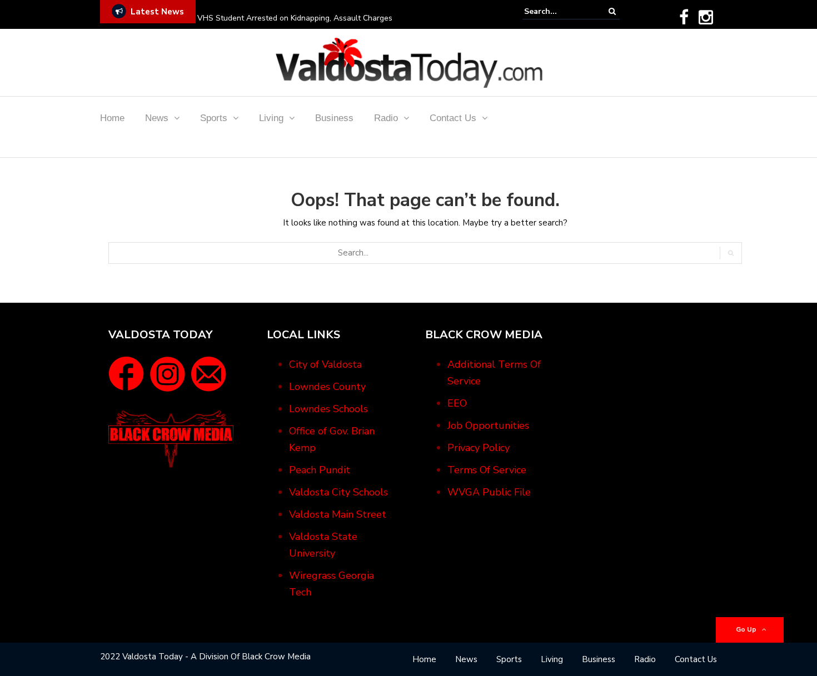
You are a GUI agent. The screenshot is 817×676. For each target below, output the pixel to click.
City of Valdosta (325, 364)
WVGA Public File (489, 492)
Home (112, 118)
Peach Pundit (319, 470)
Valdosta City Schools (338, 492)
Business (334, 118)
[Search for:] (558, 11)
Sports (213, 118)
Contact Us (453, 118)
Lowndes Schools (328, 408)
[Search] (612, 11)
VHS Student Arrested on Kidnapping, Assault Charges (294, 18)
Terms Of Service (486, 470)
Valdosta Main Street (337, 514)
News (156, 118)
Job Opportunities (488, 425)
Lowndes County (327, 386)
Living (271, 118)
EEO (457, 403)
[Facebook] (684, 17)
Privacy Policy (478, 447)
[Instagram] (706, 17)
